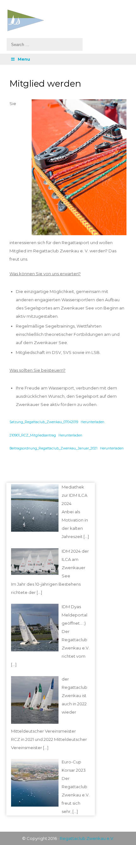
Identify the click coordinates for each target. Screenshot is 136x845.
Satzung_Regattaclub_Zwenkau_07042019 (43, 422)
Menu (24, 59)
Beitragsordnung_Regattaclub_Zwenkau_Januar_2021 (53, 448)
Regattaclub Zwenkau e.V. (87, 838)
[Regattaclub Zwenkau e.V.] (67, 20)
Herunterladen (92, 422)
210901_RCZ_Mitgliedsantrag (32, 435)
